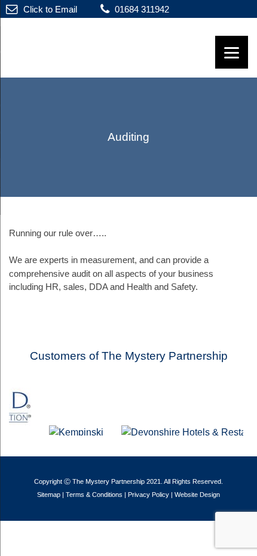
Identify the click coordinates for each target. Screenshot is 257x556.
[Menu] (231, 52)
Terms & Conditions (94, 494)
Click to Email (49, 9)
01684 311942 (140, 9)
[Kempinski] (80, 432)
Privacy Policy (148, 494)
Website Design (197, 494)
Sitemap (48, 494)
